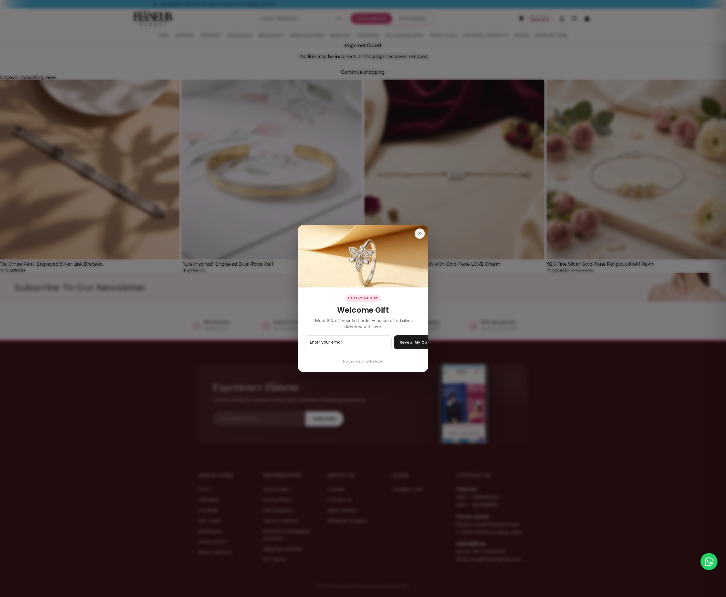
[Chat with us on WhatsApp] (708, 561)
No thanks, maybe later (363, 361)
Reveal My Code (416, 342)
